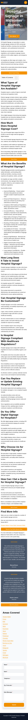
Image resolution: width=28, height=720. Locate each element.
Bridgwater (5, 648)
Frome (11, 525)
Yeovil (4, 645)
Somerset (19, 525)
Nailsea (5, 633)
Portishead (5, 636)
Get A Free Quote (14, 604)
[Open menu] (25, 2)
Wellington (5, 655)
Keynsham (5, 628)
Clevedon (5, 638)
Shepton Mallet (5, 525)
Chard (4, 652)
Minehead (5, 657)
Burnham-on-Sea (7, 643)
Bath (15, 525)
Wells (23, 525)
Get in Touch (14, 507)
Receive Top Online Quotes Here (14, 529)
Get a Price (14, 159)
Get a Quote (13, 36)
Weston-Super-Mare (8, 640)
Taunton (5, 650)
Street (4, 631)
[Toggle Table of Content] (15, 78)
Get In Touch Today (14, 73)
